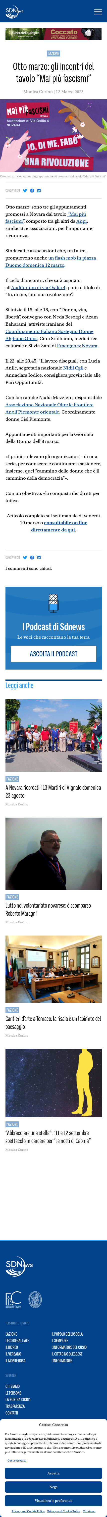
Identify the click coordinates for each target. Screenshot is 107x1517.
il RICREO (11, 1347)
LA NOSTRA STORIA (18, 1399)
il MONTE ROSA (15, 1360)
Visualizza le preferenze (53, 1500)
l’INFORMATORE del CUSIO (69, 1347)
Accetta (53, 1473)
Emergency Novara (77, 346)
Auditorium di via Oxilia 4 (38, 287)
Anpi (81, 221)
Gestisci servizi (16, 1460)
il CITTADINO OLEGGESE (67, 1354)
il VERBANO (13, 1354)
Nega (53, 1487)
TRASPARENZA (15, 1406)
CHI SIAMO (12, 1386)
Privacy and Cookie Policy (28, 1511)
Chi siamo (89, 1511)
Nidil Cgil (73, 368)
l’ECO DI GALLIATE (17, 1340)
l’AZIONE (11, 1334)
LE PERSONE (13, 1393)
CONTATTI (11, 1413)
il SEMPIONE (60, 1340)
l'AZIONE (53, 53)
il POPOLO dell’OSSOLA (67, 1334)
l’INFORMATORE (62, 1360)
